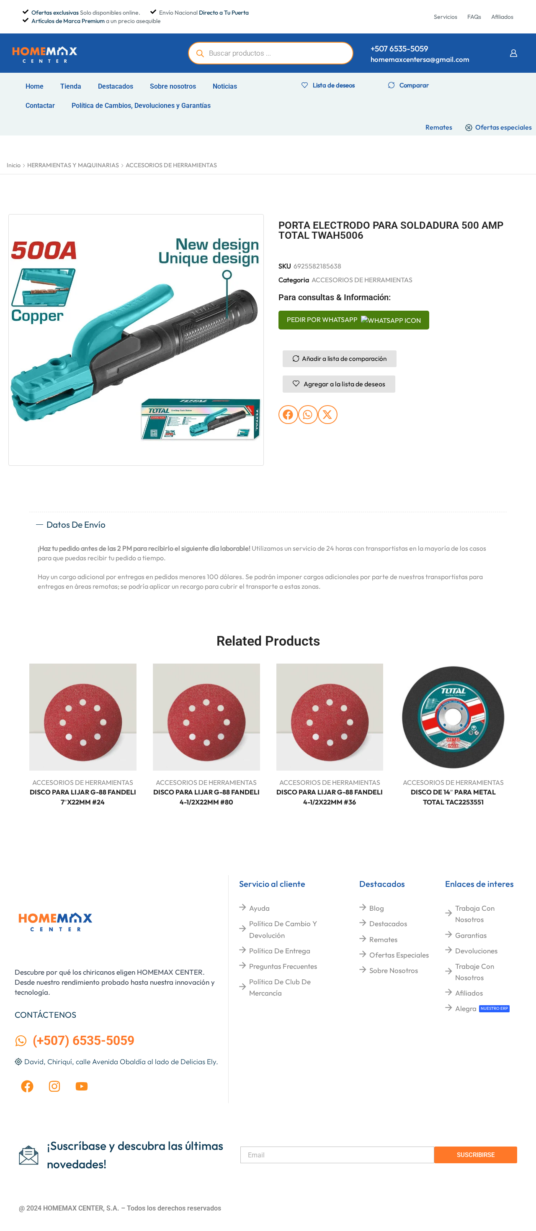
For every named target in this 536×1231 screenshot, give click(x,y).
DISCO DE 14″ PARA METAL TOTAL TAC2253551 (453, 797)
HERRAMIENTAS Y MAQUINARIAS (73, 165)
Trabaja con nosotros (475, 914)
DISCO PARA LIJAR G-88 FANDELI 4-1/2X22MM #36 (329, 797)
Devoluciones (476, 950)
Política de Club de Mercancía (280, 987)
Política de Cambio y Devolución (283, 929)
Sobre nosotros (173, 86)
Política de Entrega (279, 950)
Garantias (471, 935)
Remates (383, 939)
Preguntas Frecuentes (283, 966)
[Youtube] (81, 1086)
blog (376, 908)
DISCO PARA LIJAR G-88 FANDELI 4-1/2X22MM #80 (206, 797)
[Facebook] (27, 1086)
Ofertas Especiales (399, 954)
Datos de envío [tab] (76, 524)
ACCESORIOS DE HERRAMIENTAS (171, 165)
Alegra (466, 1008)
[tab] (268, 524)
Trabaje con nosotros (474, 972)
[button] (513, 53)
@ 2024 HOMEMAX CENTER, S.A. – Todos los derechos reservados (120, 1208)
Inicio (14, 165)
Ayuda (259, 908)
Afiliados (469, 992)
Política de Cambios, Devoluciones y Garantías (141, 106)
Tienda (70, 86)
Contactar (40, 106)
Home (35, 86)
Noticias (225, 86)
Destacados (115, 86)
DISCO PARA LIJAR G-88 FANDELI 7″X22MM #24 (83, 797)
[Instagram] (54, 1086)
